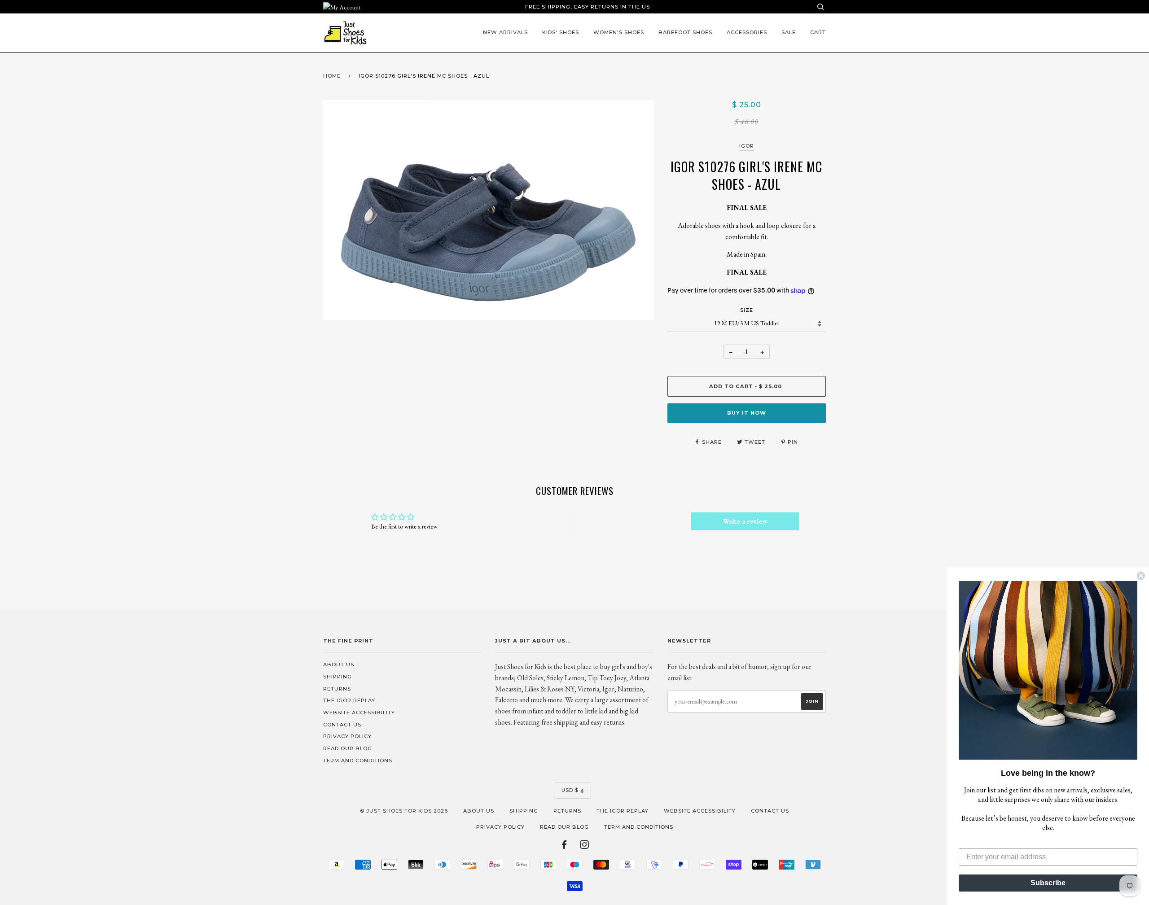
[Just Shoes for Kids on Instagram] (584, 846)
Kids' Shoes (560, 32)
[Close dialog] (1140, 575)
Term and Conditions (357, 760)
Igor (746, 146)
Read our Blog (347, 748)
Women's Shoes (618, 32)
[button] (1048, 670)
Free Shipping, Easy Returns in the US (587, 7)
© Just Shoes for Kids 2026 (404, 811)
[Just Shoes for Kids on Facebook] (564, 846)
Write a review (745, 521)
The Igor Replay (349, 700)
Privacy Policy (347, 736)
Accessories (747, 32)
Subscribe (1048, 883)
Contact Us (342, 724)
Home (332, 76)
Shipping (337, 676)
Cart (818, 32)
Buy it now (746, 413)
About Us (338, 664)
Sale (788, 32)
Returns (337, 689)
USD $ (570, 790)
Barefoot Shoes (685, 32)
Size (746, 310)
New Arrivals (505, 32)
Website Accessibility (359, 712)
